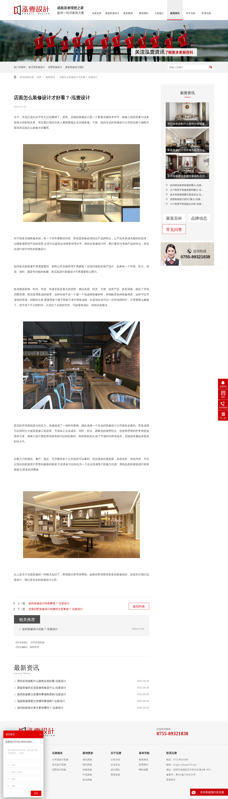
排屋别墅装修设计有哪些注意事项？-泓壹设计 (56, 609)
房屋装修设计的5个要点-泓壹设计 (187, 199)
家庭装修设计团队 (74, 67)
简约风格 (87, 764)
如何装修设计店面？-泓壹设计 (40, 629)
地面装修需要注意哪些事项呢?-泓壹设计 (41, 701)
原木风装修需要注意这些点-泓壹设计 (187, 194)
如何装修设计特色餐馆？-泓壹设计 (49, 603)
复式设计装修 (59, 764)
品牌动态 (199, 218)
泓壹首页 (96, 13)
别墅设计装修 (59, 769)
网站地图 (143, 769)
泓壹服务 (57, 753)
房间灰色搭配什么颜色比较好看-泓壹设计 (41, 681)
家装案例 (128, 13)
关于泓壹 (190, 13)
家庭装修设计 (112, 13)
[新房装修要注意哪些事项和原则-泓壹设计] (187, 167)
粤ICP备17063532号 (186, 774)
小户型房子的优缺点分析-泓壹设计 (187, 203)
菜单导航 (144, 753)
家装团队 (143, 13)
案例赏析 (88, 753)
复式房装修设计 (37, 67)
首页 (39, 77)
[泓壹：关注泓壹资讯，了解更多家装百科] (114, 41)
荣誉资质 (115, 774)
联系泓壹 (206, 13)
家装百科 (174, 218)
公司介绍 (115, 759)
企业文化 (115, 764)
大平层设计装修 (60, 759)
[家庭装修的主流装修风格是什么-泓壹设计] (187, 140)
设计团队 (115, 769)
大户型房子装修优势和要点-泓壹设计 (187, 189)
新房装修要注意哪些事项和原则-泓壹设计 (41, 694)
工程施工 (159, 13)
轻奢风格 (87, 769)
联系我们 (143, 764)
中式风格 (87, 774)
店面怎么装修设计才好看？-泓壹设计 (78, 77)
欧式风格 (87, 779)
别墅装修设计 (55, 67)
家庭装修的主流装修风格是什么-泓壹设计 (41, 687)
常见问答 (174, 229)
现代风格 (87, 759)
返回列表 (139, 606)
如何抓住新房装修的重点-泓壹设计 (187, 185)
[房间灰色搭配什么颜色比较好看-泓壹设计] (187, 114)
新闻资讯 (175, 13)
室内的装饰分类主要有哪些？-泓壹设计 (40, 707)
